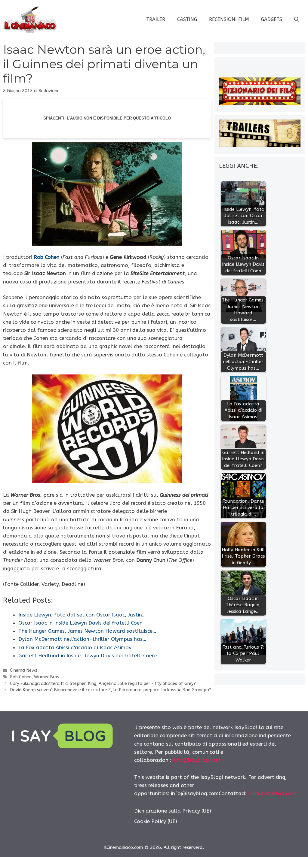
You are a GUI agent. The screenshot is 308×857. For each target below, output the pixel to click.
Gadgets (271, 19)
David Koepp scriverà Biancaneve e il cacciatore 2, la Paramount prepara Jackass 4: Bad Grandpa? (110, 689)
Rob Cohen (47, 257)
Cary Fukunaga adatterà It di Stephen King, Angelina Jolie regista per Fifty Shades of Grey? (103, 683)
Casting (187, 19)
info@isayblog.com (196, 760)
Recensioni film (229, 19)
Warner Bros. (47, 677)
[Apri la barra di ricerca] (296, 19)
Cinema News (23, 670)
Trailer (155, 19)
